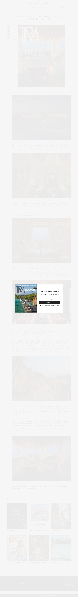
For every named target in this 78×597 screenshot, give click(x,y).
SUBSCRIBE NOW (50, 302)
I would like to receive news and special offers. (50, 305)
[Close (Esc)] (61, 286)
